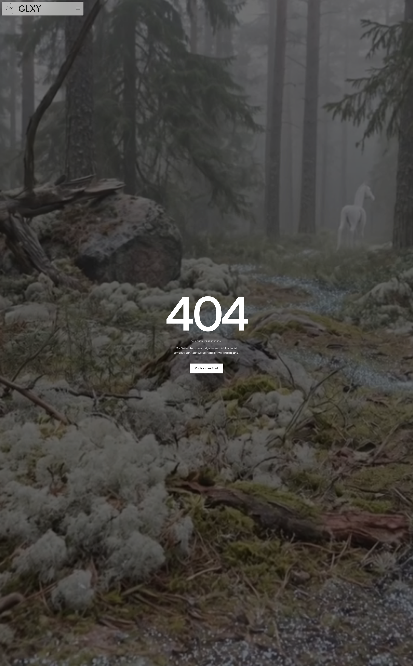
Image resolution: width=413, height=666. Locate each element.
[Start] (22, 8)
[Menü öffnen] (78, 8)
